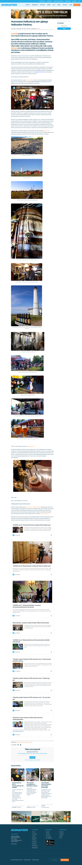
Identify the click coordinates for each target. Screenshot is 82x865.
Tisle (54, 4)
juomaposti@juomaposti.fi (16, 840)
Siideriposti (34, 837)
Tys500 (30, 742)
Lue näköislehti (49, 837)
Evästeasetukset (27, 859)
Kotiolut (65, 4)
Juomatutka (42, 1)
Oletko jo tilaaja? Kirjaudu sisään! (32, 760)
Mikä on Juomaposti (58, 1)
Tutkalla (14, 34)
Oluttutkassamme (44, 513)
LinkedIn (61, 835)
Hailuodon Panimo (20, 742)
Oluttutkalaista (29, 80)
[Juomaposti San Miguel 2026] (41, 816)
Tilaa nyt (32, 757)
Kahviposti (34, 843)
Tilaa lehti (77, 4)
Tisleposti (34, 839)
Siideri (48, 4)
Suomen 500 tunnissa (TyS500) (33, 507)
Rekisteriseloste (35, 859)
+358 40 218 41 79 (14, 841)
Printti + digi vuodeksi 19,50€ (38, 753)
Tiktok (60, 837)
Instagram (61, 834)
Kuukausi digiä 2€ (22, 753)
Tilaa (64, 28)
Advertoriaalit (35, 847)
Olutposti (42, 4)
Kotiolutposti (34, 845)
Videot (38, 28)
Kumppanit (49, 1)
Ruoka (59, 4)
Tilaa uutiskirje (64, 859)
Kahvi (70, 4)
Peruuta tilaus (14, 843)
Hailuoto (14, 48)
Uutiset (28, 4)
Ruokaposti (34, 841)
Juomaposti (35, 4)
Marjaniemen (46, 130)
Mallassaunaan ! (31, 446)
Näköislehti (68, 1)
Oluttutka (48, 834)
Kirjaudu (74, 1)
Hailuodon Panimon (39, 72)
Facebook (61, 832)
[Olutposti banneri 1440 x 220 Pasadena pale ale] (41, 14)
